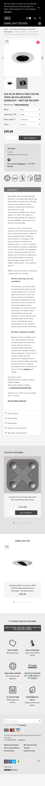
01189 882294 (11, 740)
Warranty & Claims (30, 745)
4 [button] (24, 523)
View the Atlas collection (17, 401)
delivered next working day (21, 388)
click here (7, 12)
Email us (22, 164)
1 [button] (14, 523)
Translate (22, 725)
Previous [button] (2, 58)
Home (6, 29)
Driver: (6, 124)
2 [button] (17, 523)
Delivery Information (11, 745)
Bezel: (6, 109)
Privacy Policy (9, 751)
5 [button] (28, 523)
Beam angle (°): (10, 119)
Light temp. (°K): (10, 114)
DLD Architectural (22, 105)
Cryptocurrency (29, 751)
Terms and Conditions (11, 748)
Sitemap (27, 748)
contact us (27, 369)
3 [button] (21, 523)
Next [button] (42, 58)
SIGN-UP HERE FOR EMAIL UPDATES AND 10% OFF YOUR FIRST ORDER (22, 628)
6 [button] (31, 523)
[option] (22, 57)
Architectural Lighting (18, 29)
